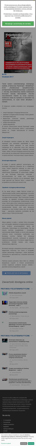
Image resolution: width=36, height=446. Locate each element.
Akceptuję (31, 443)
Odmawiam (24, 443)
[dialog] (18, 439)
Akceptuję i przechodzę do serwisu (18, 23)
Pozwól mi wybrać (6, 443)
